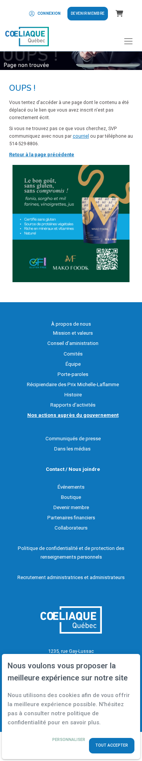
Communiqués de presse (73, 438)
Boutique (71, 497)
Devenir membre (88, 13)
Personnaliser (68, 740)
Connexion (49, 13)
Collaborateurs (71, 528)
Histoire (73, 395)
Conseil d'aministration (72, 343)
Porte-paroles (73, 374)
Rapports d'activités (72, 405)
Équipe (73, 364)
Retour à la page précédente (41, 154)
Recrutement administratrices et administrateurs (71, 577)
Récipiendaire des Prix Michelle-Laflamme (73, 384)
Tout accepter (111, 745)
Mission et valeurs (73, 333)
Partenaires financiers (71, 517)
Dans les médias (72, 449)
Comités (73, 354)
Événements (71, 487)
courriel (81, 136)
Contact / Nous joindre (73, 469)
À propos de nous (71, 324)
